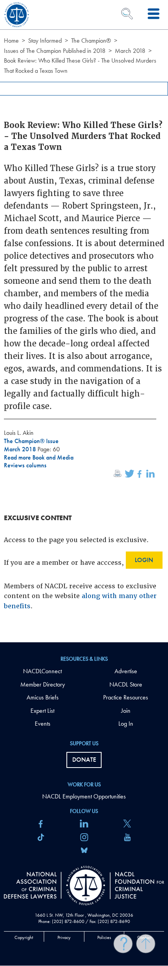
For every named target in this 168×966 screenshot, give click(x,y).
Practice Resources (125, 697)
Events (42, 723)
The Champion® (91, 40)
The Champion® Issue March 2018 (31, 445)
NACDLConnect (42, 671)
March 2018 (130, 51)
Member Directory (42, 684)
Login (144, 560)
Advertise (125, 671)
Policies (104, 937)
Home (11, 40)
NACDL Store (125, 684)
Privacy (64, 937)
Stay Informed (45, 40)
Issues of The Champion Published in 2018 (54, 51)
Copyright (23, 937)
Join (125, 710)
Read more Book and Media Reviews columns (38, 461)
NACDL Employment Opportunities (84, 796)
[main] (84, 321)
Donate (84, 759)
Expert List (42, 710)
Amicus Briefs (43, 697)
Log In (125, 723)
